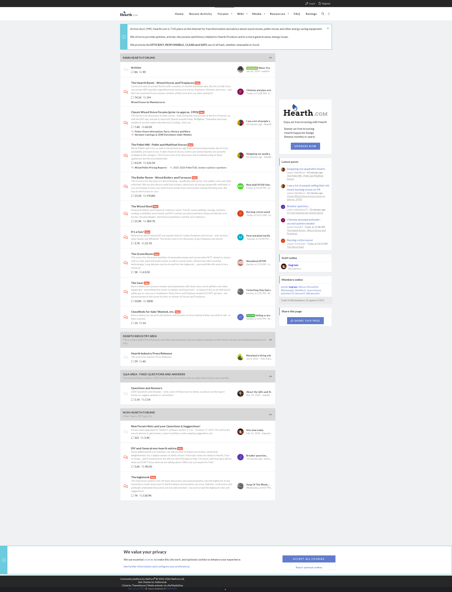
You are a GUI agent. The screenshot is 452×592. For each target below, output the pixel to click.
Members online (292, 279)
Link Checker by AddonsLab (152, 582)
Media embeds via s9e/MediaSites (165, 585)
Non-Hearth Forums (139, 412)
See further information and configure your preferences (157, 566)
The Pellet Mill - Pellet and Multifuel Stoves (159, 144)
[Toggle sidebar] (329, 14)
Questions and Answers (146, 388)
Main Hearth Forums (139, 57)
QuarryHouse (314, 290)
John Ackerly (266, 358)
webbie (266, 395)
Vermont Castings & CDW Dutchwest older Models (163, 134)
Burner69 (300, 293)
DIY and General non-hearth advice (154, 448)
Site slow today (254, 430)
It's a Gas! (137, 231)
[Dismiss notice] (327, 29)
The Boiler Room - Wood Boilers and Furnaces (161, 177)
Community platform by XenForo (152, 579)
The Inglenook (140, 477)
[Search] (323, 13)
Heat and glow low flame (259, 235)
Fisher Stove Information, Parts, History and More (162, 131)
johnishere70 (270, 458)
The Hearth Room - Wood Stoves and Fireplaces (162, 82)
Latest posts (290, 161)
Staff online (289, 257)
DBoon (302, 286)
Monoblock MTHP (256, 261)
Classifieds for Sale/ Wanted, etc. (152, 311)
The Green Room (142, 253)
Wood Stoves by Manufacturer (148, 102)
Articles (136, 67)
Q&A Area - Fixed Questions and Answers (154, 374)
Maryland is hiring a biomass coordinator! (269, 355)
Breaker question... (256, 455)
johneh (284, 286)
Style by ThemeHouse (134, 585)
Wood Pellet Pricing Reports (151, 167)
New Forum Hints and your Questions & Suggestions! (165, 426)
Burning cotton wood (258, 212)
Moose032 (312, 286)
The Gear (137, 282)
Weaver (272, 318)
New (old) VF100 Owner (259, 184)
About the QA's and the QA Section (266, 391)
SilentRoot (269, 124)
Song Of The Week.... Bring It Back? (265, 484)
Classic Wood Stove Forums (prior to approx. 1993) (164, 112)
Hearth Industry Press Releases (151, 353)
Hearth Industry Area (140, 336)
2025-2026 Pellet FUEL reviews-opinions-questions (200, 167)
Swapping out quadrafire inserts (264, 153)
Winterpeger (287, 290)
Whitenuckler (313, 293)
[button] (231, 14)
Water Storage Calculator (267, 67)
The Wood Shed (141, 206)
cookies (149, 559)
